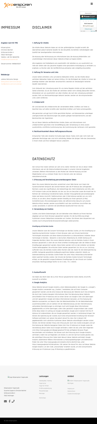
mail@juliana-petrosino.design (11, 84)
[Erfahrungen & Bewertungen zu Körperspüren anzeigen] (88, 21)
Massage (42, 393)
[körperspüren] (18, 5)
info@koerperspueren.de (9, 59)
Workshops (42, 398)
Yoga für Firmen (44, 386)
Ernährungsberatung (45, 388)
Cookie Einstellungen (74, 394)
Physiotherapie (43, 391)
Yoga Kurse (42, 383)
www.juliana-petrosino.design (11, 82)
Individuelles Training (45, 381)
